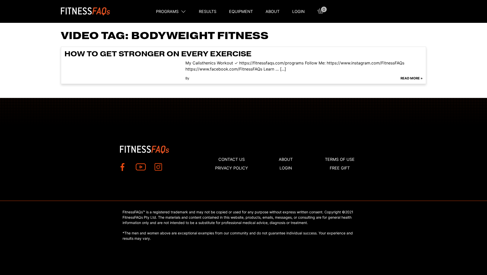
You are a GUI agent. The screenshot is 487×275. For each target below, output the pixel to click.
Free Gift (340, 167)
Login (298, 11)
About (273, 11)
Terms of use (340, 159)
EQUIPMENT (241, 11)
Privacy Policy (231, 167)
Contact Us (231, 159)
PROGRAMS (167, 11)
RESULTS (207, 11)
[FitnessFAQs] (85, 11)
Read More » (412, 78)
